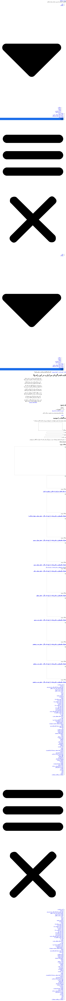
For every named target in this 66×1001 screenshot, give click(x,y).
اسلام (62, 698)
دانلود (62, 694)
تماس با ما (61, 117)
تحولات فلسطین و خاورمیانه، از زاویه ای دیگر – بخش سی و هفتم (49, 664)
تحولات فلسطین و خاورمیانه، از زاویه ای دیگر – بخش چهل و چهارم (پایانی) (47, 516)
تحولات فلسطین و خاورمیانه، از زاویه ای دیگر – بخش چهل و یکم (50, 571)
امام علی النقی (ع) (59, 707)
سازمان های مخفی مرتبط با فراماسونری (54, 750)
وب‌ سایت (64, 437)
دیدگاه (64, 430)
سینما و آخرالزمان (59, 752)
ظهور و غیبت (60, 755)
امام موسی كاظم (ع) (58, 712)
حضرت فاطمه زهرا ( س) (58, 719)
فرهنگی (61, 745)
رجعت (62, 691)
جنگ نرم (61, 718)
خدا (62, 728)
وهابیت (61, 768)
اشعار (59, 109)
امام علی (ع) (60, 706)
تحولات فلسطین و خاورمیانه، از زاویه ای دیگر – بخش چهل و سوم (49, 540)
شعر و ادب (61, 372)
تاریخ (62, 717)
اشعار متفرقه (60, 730)
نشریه (62, 747)
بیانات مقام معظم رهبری (58, 114)
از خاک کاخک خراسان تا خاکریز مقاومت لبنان (54, 491)
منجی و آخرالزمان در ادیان (57, 766)
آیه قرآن (61, 685)
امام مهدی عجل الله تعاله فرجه (56, 726)
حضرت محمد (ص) (59, 721)
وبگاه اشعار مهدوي (33, 402)
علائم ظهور (61, 756)
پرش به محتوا (63, 0)
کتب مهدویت (60, 746)
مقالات (59, 107)
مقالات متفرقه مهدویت (58, 763)
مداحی (62, 773)
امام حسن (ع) (60, 700)
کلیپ (62, 772)
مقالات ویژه (60, 113)
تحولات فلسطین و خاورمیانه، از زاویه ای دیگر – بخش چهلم (51, 595)
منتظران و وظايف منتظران (57, 774)
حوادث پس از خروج (59, 689)
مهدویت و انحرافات (59, 767)
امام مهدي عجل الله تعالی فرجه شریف (55, 687)
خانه (62, 4)
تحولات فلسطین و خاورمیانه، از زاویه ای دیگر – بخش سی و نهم (50, 620)
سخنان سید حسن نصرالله (58, 116)
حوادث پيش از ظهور (59, 690)
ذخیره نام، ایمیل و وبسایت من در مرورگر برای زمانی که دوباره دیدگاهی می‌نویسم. (47, 439)
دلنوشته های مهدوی (59, 733)
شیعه (62, 735)
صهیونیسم (61, 743)
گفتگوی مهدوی (60, 760)
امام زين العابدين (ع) (59, 705)
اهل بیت (61, 713)
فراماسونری (60, 744)
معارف (61, 762)
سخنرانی (61, 769)
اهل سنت (61, 727)
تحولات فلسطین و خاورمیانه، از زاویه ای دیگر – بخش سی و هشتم (49, 644)
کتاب (62, 771)
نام (65, 432)
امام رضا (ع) (60, 704)
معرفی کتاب (58, 112)
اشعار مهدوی (54, 372)
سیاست (61, 751)
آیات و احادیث (58, 111)
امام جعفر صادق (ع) (59, 699)
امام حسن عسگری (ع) (58, 701)
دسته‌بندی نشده (60, 695)
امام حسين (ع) (60, 702)
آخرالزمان (61, 696)
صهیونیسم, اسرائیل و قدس (57, 753)
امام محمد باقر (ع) (59, 709)
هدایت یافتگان (60, 736)
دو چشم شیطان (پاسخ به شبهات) (56, 723)
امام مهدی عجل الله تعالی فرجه (56, 711)
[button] (33, 187)
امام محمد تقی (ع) (59, 710)
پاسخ (62, 415)
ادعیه (62, 693)
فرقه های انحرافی (59, 758)
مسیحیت (61, 761)
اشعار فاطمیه (60, 729)
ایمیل (64, 434)
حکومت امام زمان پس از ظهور (56, 688)
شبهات (59, 108)
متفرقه (61, 740)
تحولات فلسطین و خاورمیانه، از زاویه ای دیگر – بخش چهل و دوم (50, 565)
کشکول (61, 739)
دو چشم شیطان (60, 722)
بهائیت (62, 715)
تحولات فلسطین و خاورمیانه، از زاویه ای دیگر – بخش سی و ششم (49, 682)
